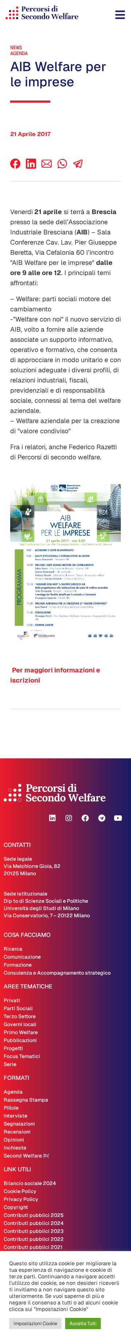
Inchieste (15, 1147)
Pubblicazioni (20, 1040)
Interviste (15, 1115)
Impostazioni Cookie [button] (35, 1323)
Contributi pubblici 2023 (34, 1231)
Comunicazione (22, 957)
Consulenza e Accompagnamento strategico (57, 973)
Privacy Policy (21, 1199)
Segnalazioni (19, 1123)
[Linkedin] (52, 818)
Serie (10, 1064)
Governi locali (20, 1024)
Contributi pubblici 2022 (34, 1239)
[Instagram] (68, 818)
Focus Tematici (22, 1056)
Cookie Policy (20, 1191)
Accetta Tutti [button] (83, 1323)
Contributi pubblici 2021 (33, 1247)
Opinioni (14, 1139)
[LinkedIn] (31, 166)
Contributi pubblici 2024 (34, 1223)
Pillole (11, 1108)
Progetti (13, 1048)
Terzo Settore (20, 1016)
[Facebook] (15, 166)
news (16, 47)
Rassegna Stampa (26, 1100)
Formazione (18, 965)
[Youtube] (118, 818)
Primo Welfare (21, 1032)
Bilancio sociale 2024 (30, 1183)
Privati (12, 1000)
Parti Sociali (18, 1008)
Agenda (19, 53)
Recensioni (17, 1131)
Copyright (16, 1207)
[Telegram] (101, 818)
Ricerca (13, 949)
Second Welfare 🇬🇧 (26, 1155)
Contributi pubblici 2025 (34, 1215)
